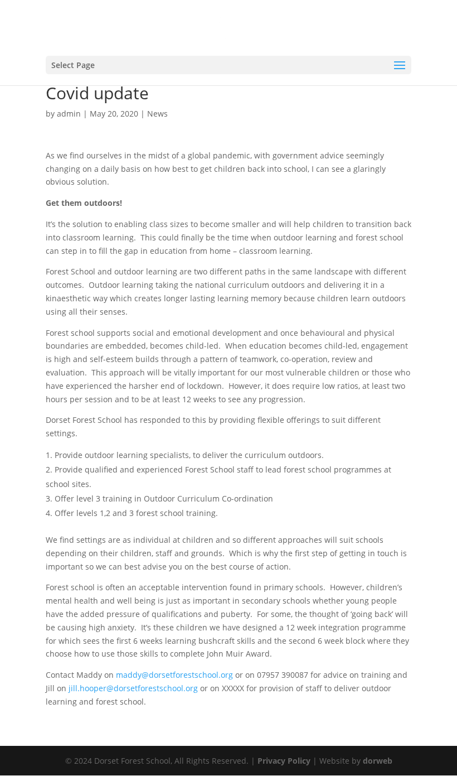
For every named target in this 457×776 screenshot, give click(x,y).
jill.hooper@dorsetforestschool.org (133, 688)
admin (69, 113)
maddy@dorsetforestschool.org (174, 674)
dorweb (377, 760)
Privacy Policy (283, 760)
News (157, 113)
